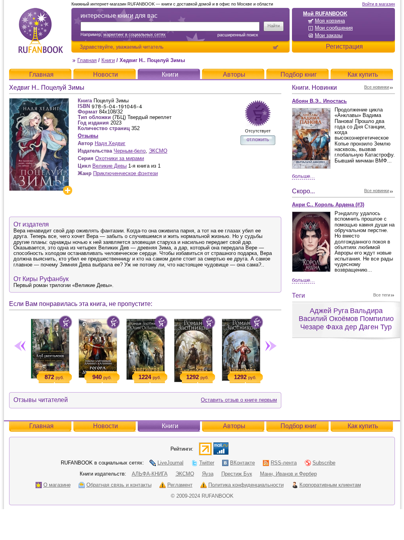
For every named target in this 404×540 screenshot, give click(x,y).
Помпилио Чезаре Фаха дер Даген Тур (347, 323)
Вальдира (366, 311)
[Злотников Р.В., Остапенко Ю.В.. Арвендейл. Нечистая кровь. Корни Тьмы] (145, 347)
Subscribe (323, 463)
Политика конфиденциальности (246, 485)
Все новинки (376, 87)
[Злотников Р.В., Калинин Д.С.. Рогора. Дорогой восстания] (98, 346)
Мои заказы (328, 35)
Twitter (206, 463)
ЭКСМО (158, 151)
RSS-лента (284, 463)
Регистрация (344, 46)
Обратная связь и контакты (119, 485)
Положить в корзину (65, 322)
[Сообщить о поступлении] (258, 113)
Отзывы (88, 136)
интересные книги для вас (118, 15)
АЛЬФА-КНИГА (150, 474)
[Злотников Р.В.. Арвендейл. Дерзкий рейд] (241, 348)
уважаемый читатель (139, 46)
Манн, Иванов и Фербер (288, 474)
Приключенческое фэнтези (125, 173)
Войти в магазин (378, 4)
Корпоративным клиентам (330, 485)
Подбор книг (299, 74)
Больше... (303, 176)
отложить (258, 139)
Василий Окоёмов (328, 319)
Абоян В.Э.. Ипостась (319, 101)
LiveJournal (170, 463)
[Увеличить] (67, 190)
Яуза (207, 474)
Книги (108, 60)
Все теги (381, 295)
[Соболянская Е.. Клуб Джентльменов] (50, 347)
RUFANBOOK (40, 30)
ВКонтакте (242, 463)
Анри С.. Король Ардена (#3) (328, 205)
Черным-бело (130, 151)
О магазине (57, 485)
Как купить (363, 74)
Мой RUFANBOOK (325, 14)
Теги (298, 295)
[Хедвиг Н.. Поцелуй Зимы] (39, 101)
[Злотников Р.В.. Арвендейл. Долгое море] (193, 348)
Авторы (234, 74)
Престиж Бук (236, 474)
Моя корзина (330, 21)
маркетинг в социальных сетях (134, 34)
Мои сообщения (334, 28)
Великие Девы (109, 166)
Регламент (180, 485)
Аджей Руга (329, 311)
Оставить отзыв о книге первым (239, 400)
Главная (87, 60)
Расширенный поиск (237, 34)
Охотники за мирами (119, 158)
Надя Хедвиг (110, 143)
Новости (105, 74)
